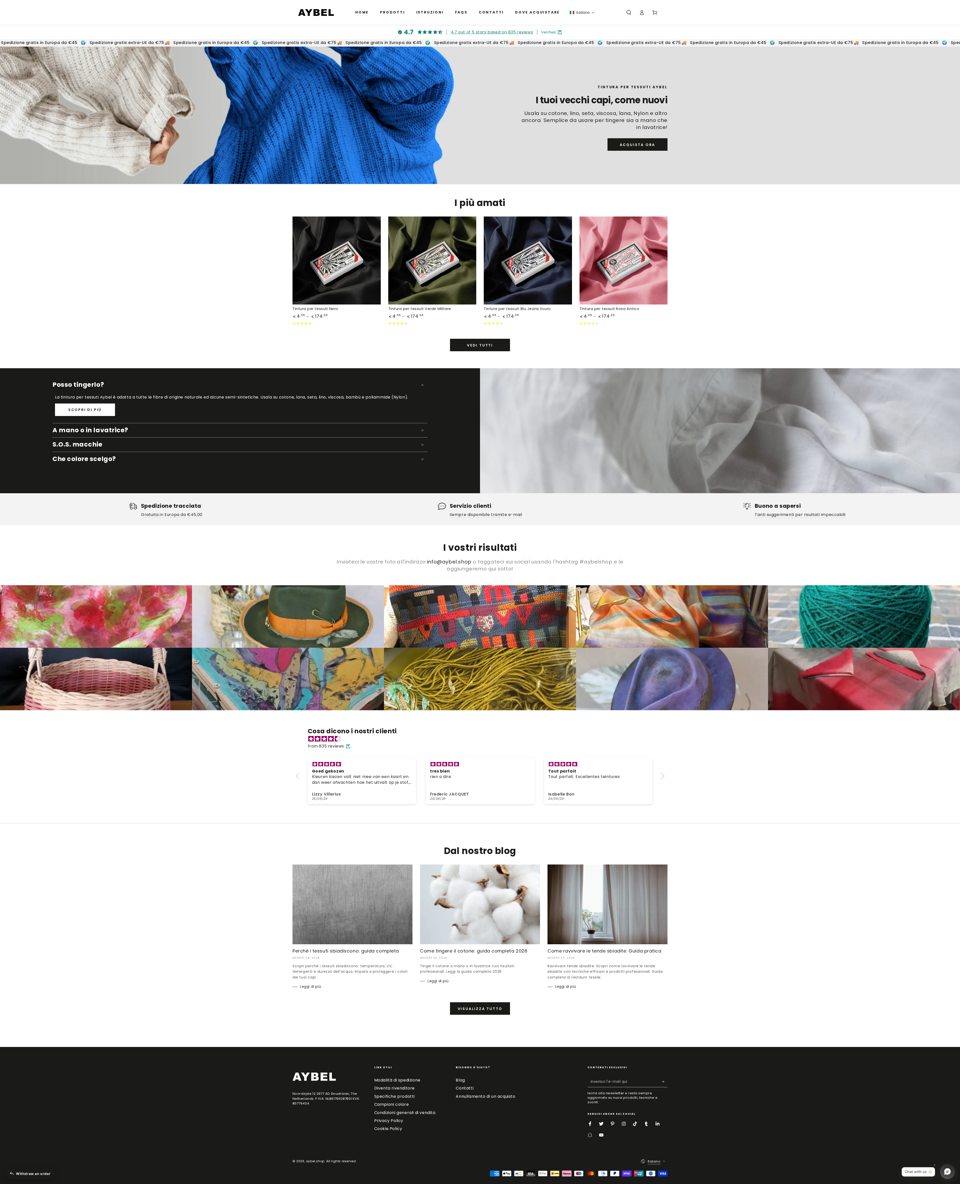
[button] (582, 12)
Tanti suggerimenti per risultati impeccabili (800, 515)
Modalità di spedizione (397, 1080)
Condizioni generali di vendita (405, 1113)
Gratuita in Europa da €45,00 (171, 515)
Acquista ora (638, 144)
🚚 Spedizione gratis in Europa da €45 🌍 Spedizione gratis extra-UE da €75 (239, 43)
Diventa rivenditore (394, 1088)
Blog (460, 1080)
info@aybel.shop (449, 561)
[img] (483, 739)
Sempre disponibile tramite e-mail (486, 515)
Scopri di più (85, 409)
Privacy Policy (388, 1121)
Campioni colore (391, 1104)
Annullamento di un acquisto (485, 1096)
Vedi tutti (480, 345)
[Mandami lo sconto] (665, 1081)
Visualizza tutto (480, 1008)
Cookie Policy (388, 1129)
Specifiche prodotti (394, 1096)
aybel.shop (315, 1161)
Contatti (465, 1088)
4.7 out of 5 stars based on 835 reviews (492, 32)
